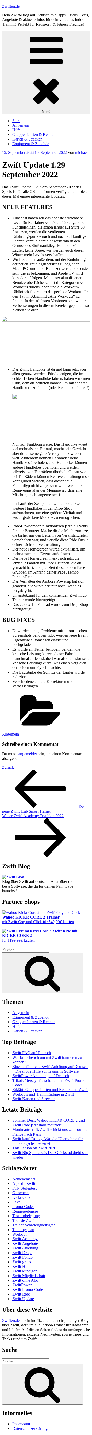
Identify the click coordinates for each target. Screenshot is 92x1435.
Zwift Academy (25, 1239)
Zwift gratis (21, 1262)
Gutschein (20, 1193)
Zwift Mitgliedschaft (28, 1276)
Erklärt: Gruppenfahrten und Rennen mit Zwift (50, 1089)
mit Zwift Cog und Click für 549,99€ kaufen (38, 919)
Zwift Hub (20, 1266)
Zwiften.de (11, 6)
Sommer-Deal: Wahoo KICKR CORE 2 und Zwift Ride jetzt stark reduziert (48, 1122)
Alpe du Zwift (23, 1183)
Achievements (23, 1179)
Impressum (21, 1424)
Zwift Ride (21, 1294)
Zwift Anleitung (25, 1248)
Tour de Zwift (23, 1220)
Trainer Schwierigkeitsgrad (34, 1225)
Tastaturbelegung (26, 1216)
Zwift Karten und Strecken (33, 1099)
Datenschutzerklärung (30, 1428)
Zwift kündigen (24, 1271)
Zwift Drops (22, 1252)
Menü (46, 112)
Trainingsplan (23, 1229)
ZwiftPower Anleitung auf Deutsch (40, 1076)
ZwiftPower (22, 1285)
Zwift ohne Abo (25, 1280)
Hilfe (16, 130)
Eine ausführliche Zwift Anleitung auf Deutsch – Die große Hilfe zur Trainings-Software (50, 1068)
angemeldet (27, 754)
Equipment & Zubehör (30, 144)
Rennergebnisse (25, 1211)
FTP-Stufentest (24, 1188)
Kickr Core (21, 1197)
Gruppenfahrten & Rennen (33, 134)
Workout (19, 1234)
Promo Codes (23, 1206)
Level (16, 1202)
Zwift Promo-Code (27, 1289)
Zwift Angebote (25, 1243)
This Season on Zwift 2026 (34, 1148)
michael (81, 152)
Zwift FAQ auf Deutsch (31, 1053)
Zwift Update (23, 1299)
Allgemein (20, 125)
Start (16, 120)
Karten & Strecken (27, 139)
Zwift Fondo (22, 1257)
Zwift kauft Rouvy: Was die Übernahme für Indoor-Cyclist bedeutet (47, 1141)
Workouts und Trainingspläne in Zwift (43, 1094)
